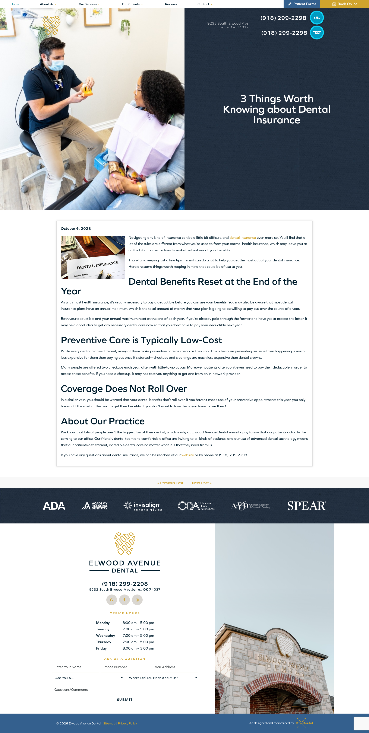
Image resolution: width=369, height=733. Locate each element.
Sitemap (109, 723)
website (188, 455)
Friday (101, 648)
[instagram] (137, 600)
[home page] (51, 25)
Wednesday (105, 635)
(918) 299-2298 (283, 17)
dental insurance (243, 237)
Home (14, 4)
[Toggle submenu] (55, 4)
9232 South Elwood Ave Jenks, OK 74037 (228, 25)
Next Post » (202, 483)
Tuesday (103, 629)
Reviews (171, 4)
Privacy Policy (127, 723)
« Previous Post (170, 483)
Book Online (347, 4)
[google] (111, 600)
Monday (103, 623)
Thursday (103, 642)
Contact (203, 4)
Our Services (88, 4)
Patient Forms (304, 4)
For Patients (131, 4)
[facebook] (124, 600)
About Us (46, 4)
